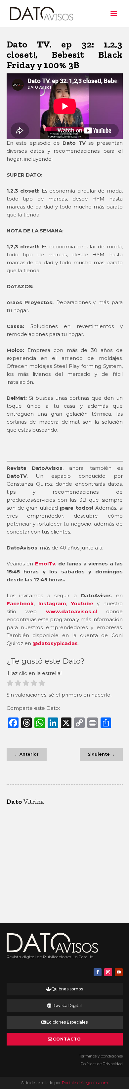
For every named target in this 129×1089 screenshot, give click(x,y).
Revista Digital (67, 1005)
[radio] (10, 684)
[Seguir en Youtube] (119, 972)
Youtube (82, 603)
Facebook (20, 603)
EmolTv (45, 563)
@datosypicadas (55, 643)
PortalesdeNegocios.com (85, 1082)
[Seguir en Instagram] (108, 972)
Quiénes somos (67, 988)
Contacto (67, 1039)
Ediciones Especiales (67, 1022)
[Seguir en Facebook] (98, 972)
